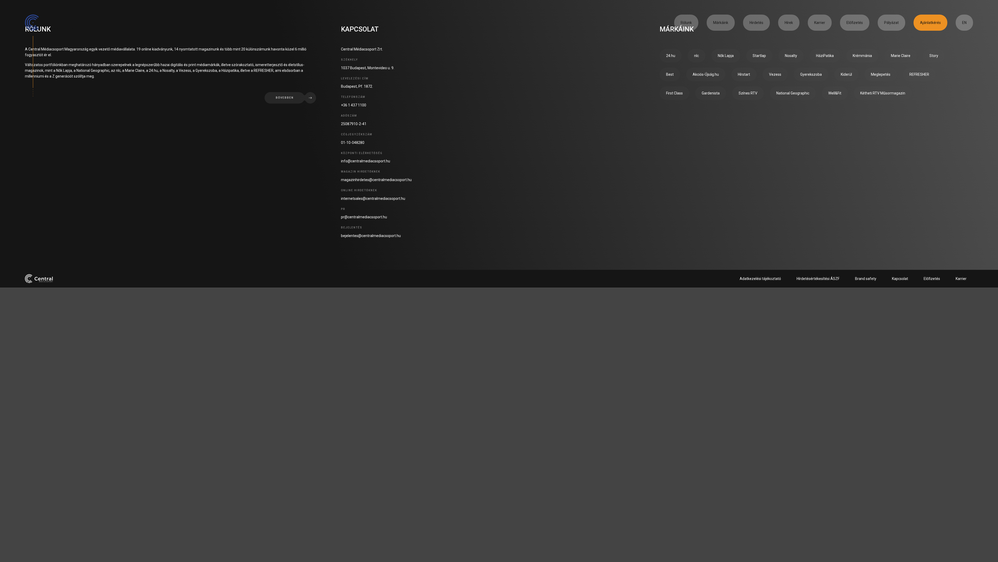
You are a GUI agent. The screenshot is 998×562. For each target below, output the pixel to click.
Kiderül (846, 74)
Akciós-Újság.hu (706, 74)
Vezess (775, 74)
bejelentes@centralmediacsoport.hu (371, 236)
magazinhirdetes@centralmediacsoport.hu (376, 180)
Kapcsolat (900, 279)
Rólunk (686, 23)
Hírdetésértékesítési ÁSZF (818, 279)
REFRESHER (919, 74)
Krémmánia (862, 56)
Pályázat (891, 23)
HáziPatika (825, 56)
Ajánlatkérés (930, 23)
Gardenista (711, 93)
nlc (696, 56)
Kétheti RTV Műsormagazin (882, 93)
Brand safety (865, 279)
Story (933, 56)
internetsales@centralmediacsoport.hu (373, 198)
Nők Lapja (726, 56)
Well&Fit (834, 93)
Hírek (789, 23)
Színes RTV (748, 93)
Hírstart (744, 74)
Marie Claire (900, 56)
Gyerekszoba (811, 74)
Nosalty (791, 56)
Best (670, 74)
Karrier (819, 23)
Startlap (759, 56)
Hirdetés (756, 23)
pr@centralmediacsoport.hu (364, 217)
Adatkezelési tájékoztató (760, 279)
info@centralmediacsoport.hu (365, 161)
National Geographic (792, 93)
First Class (674, 93)
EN (964, 23)
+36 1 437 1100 (353, 105)
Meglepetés (880, 74)
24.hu (670, 56)
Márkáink (720, 23)
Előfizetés (854, 23)
